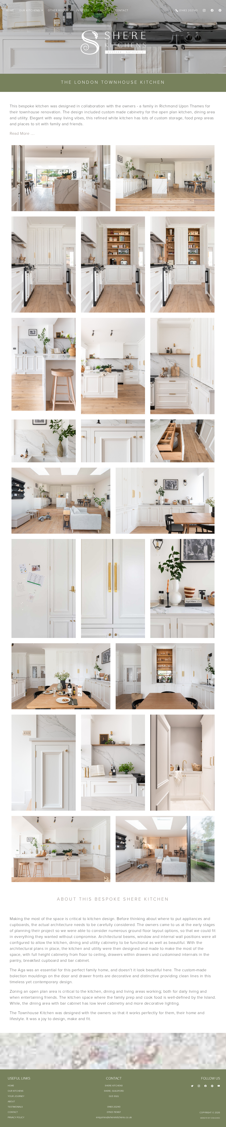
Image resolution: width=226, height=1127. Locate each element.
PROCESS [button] (83, 10)
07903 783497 (114, 1112)
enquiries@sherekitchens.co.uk (114, 1117)
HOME (10, 10)
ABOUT (11, 1101)
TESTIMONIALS (15, 1106)
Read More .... (22, 133)
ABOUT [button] (102, 10)
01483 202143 (188, 10)
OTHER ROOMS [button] (58, 10)
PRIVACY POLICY (16, 1117)
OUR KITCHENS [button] (30, 10)
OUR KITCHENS (15, 1090)
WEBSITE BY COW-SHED (210, 1118)
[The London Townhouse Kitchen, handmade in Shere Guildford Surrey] (60, 178)
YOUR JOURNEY (16, 1096)
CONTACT (121, 10)
